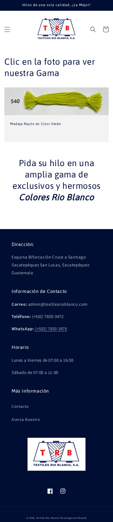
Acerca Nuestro (26, 419)
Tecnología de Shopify (73, 517)
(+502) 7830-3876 (51, 328)
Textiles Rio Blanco (47, 517)
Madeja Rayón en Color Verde (35, 124)
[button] (7, 29)
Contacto (20, 406)
